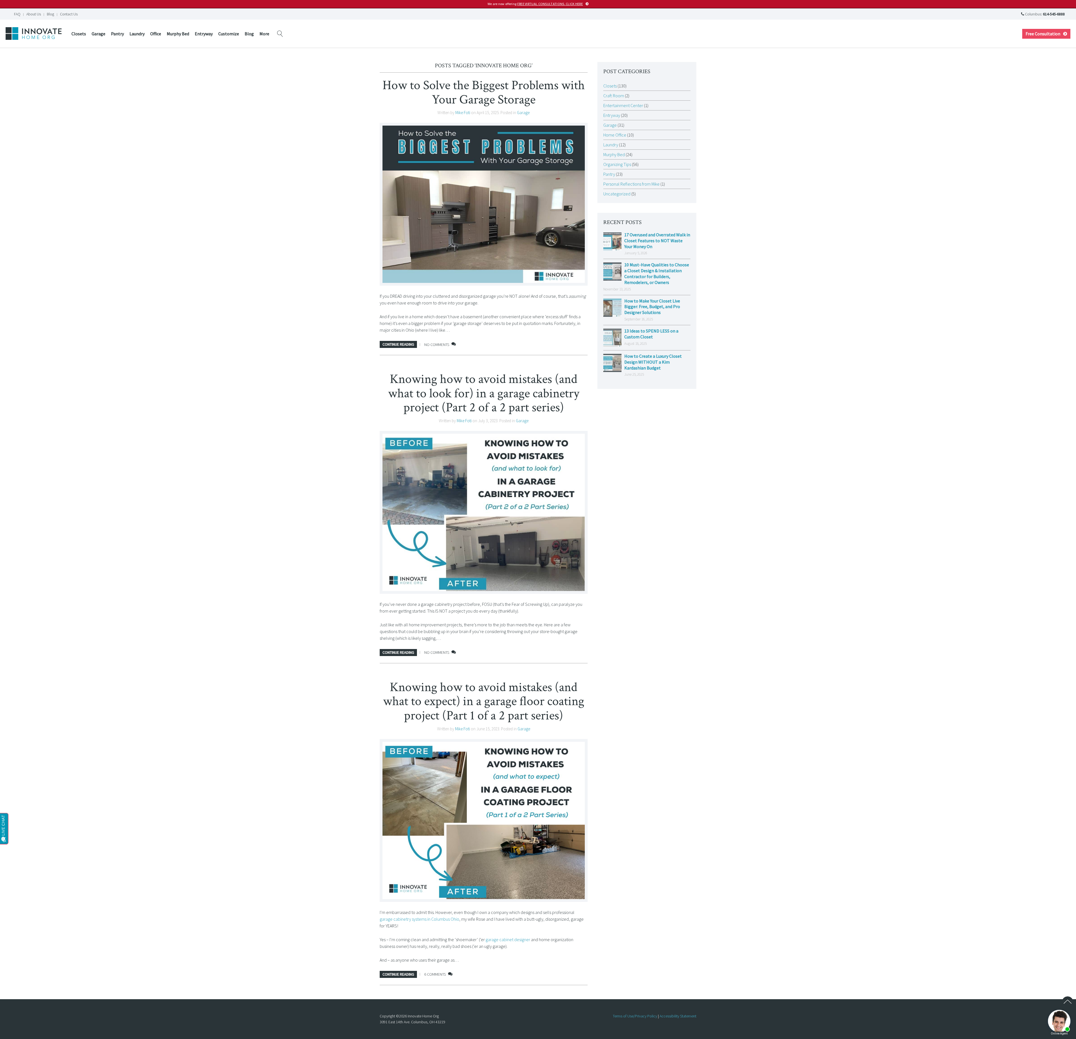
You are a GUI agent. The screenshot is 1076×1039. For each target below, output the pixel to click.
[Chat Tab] (538, 519)
